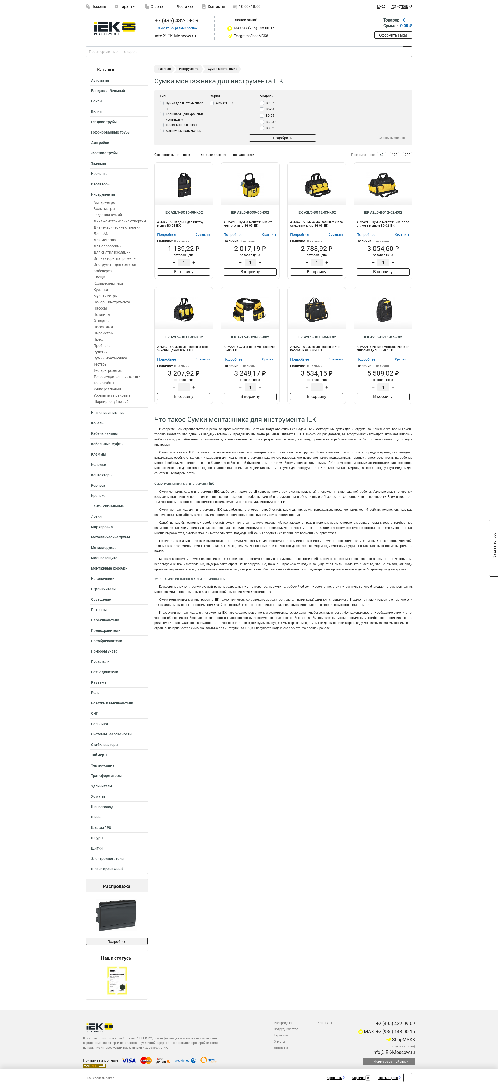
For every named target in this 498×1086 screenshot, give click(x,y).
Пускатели (100, 662)
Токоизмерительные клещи (117, 377)
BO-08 (271, 109)
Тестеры (100, 364)
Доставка (184, 6)
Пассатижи (103, 327)
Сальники (99, 724)
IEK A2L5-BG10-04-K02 (317, 337)
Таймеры (99, 755)
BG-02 (271, 128)
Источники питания (108, 413)
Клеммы (98, 454)
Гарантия (128, 6)
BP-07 (271, 103)
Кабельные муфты (107, 444)
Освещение (101, 599)
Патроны (99, 610)
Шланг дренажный (107, 869)
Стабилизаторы (104, 744)
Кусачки (101, 290)
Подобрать (282, 138)
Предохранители (105, 630)
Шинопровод (102, 807)
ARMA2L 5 (224, 103)
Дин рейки (100, 143)
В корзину (183, 271)
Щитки (97, 848)
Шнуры (97, 838)
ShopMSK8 (403, 1039)
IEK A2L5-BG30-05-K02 (250, 212)
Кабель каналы (104, 433)
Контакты (216, 6)
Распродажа (283, 1023)
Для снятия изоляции (112, 252)
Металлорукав (103, 547)
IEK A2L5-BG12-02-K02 (383, 212)
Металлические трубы (110, 537)
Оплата (157, 6)
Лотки (96, 516)
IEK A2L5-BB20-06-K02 (250, 337)
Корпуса (98, 485)
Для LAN (101, 234)
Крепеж (98, 496)
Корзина (358, 1078)
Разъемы (99, 682)
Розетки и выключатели (112, 703)
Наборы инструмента (112, 302)
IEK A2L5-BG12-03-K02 (317, 212)
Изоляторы (100, 184)
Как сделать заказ (100, 1078)
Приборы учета (104, 651)
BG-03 (271, 122)
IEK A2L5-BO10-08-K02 (183, 212)
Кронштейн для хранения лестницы (185, 116)
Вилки (96, 111)
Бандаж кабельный (108, 91)
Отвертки (102, 321)
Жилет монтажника (182, 125)
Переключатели (105, 620)
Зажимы (98, 163)
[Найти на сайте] (407, 51)
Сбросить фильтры (393, 138)
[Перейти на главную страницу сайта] (115, 28)
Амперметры (105, 202)
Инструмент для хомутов (115, 265)
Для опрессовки (107, 246)
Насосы (100, 308)
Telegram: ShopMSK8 (250, 36)
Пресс (99, 339)
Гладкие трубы (104, 122)
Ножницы (102, 314)
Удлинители (101, 786)
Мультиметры (106, 296)
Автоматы (100, 80)
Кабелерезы (104, 271)
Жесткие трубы (104, 153)
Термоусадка (102, 765)
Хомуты (98, 796)
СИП (95, 713)
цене (186, 155)
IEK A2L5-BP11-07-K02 (383, 337)
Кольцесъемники (108, 283)
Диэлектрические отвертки (117, 227)
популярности (243, 155)
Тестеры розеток (108, 370)
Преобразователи (106, 641)
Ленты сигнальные (107, 506)
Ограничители (103, 589)
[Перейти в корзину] (378, 23)
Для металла (105, 240)
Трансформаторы (106, 776)
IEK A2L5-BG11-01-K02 (183, 337)
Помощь (99, 6)
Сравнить (334, 1078)
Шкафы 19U (101, 827)
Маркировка (102, 527)
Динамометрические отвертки (120, 221)
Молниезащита (104, 558)
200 (407, 155)
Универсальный (107, 389)
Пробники (102, 346)
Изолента (99, 174)
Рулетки (101, 352)
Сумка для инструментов (184, 105)
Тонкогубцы (104, 383)
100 (394, 155)
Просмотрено (388, 1078)
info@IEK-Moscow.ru (393, 1052)
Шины (96, 817)
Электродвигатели (107, 859)
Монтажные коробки (109, 568)
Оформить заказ (393, 35)
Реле (95, 693)
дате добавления (213, 155)
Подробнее (116, 942)
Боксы (96, 101)
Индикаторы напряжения (115, 258)
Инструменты (103, 194)
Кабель (97, 423)
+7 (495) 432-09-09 (176, 20)
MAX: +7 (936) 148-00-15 (253, 28)
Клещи (99, 277)
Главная (164, 69)
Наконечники (102, 579)
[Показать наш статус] (117, 980)
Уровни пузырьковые (112, 395)
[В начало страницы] (407, 1077)
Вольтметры (104, 209)
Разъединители (104, 672)
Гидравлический (108, 215)
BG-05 (271, 115)
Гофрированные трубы (110, 132)
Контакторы (101, 475)
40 (381, 155)
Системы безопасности (111, 734)
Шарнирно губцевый (111, 402)
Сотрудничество (286, 1029)
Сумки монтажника (110, 358)
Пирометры (104, 333)
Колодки (98, 465)
